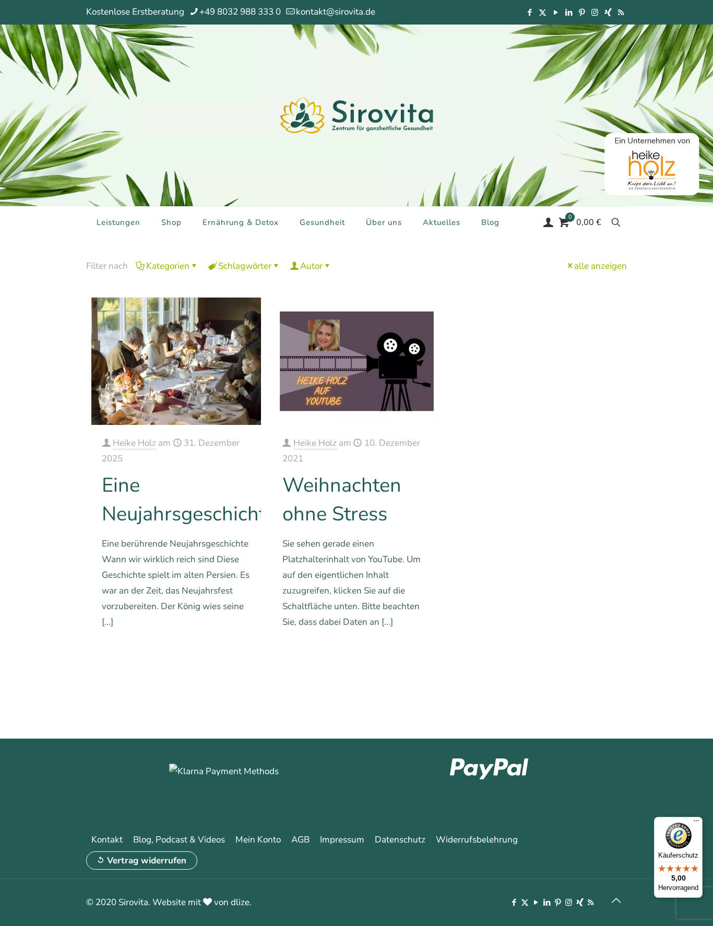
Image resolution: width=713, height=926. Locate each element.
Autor (311, 266)
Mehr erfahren (224, 652)
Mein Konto (258, 840)
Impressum (342, 840)
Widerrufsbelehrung (477, 840)
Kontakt (107, 840)
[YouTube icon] (556, 12)
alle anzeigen (600, 266)
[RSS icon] (621, 12)
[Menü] (696, 823)
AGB (300, 840)
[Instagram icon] (595, 12)
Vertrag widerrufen (146, 860)
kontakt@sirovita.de (335, 12)
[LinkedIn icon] (569, 12)
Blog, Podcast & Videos (179, 840)
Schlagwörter (244, 266)
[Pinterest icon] (582, 12)
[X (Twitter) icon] (542, 12)
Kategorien (167, 266)
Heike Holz (134, 443)
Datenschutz (400, 840)
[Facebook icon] (529, 12)
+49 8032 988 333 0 (240, 12)
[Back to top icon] (616, 901)
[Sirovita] (356, 114)
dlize (240, 902)
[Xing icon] (608, 12)
